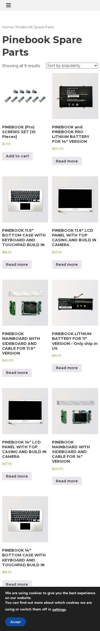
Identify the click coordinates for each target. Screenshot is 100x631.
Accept (15, 622)
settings (59, 609)
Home (7, 27)
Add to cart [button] (17, 156)
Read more (67, 161)
